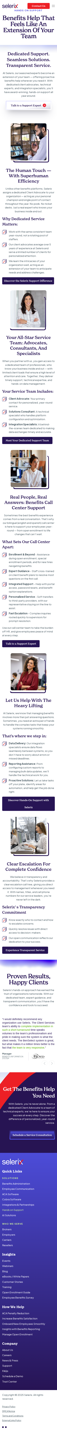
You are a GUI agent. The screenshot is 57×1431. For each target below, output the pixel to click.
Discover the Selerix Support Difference (28, 280)
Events (6, 1260)
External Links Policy (11, 1420)
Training (6, 1287)
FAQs (5, 1371)
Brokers (7, 1229)
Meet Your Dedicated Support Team (27, 440)
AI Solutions (9, 1215)
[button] (53, 6)
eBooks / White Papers (15, 1276)
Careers (7, 1355)
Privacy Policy (8, 1406)
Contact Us (38, 5)
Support (7, 1365)
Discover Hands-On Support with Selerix (28, 804)
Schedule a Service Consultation (32, 1135)
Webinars (7, 1266)
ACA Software (10, 1194)
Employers (8, 1234)
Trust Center (9, 1381)
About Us (7, 1349)
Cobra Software (11, 1199)
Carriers (6, 1239)
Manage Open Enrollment (17, 1334)
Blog (5, 1271)
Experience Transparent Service (25, 950)
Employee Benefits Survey (18, 1297)
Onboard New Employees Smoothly (23, 1323)
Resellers (7, 1245)
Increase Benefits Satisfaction (19, 1318)
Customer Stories (12, 1281)
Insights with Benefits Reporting (21, 1329)
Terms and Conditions (12, 1416)
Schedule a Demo (12, 1376)
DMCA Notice (8, 1411)
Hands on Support (13, 1209)
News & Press (10, 1360)
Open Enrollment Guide (16, 1292)
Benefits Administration (16, 1183)
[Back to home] (10, 6)
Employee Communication (18, 1188)
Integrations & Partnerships (18, 1204)
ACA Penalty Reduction (15, 1313)
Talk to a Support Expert (26, 105)
